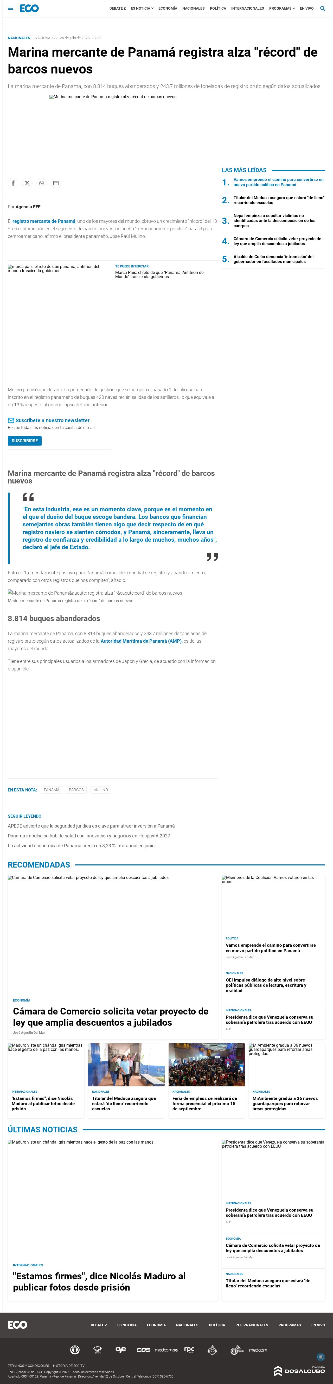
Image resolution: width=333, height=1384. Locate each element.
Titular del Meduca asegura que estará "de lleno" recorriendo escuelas (124, 1104)
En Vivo (307, 8)
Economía (167, 8)
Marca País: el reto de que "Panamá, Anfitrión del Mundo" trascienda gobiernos (159, 274)
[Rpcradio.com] (189, 1354)
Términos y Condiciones (28, 1366)
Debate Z (118, 8)
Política (218, 8)
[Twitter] (27, 183)
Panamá (51, 790)
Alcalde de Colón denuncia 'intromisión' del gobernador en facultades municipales (273, 259)
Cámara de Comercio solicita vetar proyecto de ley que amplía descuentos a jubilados (277, 241)
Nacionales (193, 8)
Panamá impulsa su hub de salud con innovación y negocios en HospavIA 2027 (89, 835)
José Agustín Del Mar (29, 1032)
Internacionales (247, 8)
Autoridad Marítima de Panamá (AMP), (142, 641)
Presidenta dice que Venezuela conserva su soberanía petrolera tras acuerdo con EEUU (269, 1020)
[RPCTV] (97, 1354)
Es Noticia (140, 8)
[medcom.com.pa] (258, 1354)
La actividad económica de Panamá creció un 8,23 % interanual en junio (81, 845)
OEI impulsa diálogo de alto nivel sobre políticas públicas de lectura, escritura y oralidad (266, 985)
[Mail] (56, 183)
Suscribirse (25, 440)
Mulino (100, 790)
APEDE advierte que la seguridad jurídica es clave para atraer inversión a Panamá (91, 826)
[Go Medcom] (166, 1354)
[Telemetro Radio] (235, 1354)
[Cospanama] (143, 1354)
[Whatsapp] (41, 183)
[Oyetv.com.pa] (120, 1354)
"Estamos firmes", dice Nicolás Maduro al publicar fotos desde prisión (43, 1104)
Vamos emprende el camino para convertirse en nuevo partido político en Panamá (279, 182)
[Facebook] (13, 183)
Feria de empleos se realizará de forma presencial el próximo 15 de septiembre (204, 1104)
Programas (280, 8)
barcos (76, 790)
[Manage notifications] (321, 1357)
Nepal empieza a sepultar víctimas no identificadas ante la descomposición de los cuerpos (274, 220)
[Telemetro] (74, 1354)
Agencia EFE (28, 206)
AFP (228, 1029)
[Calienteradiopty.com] (212, 1354)
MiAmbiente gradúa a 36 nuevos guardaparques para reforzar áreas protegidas (285, 1104)
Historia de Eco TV (69, 1366)
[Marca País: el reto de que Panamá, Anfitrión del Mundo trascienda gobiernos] (59, 270)
